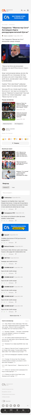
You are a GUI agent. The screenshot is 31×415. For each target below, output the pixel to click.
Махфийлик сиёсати (6, 391)
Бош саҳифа (5, 24)
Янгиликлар (12, 24)
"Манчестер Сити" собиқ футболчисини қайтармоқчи (22, 163)
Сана (13, 187)
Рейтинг (5, 187)
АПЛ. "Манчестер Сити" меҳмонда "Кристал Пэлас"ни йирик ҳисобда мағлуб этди (22, 154)
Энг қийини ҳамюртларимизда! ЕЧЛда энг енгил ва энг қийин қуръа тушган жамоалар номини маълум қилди (15, 339)
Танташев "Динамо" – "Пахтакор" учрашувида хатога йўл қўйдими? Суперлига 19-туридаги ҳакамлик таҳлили (15, 333)
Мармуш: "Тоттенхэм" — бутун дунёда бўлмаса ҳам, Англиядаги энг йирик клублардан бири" (22, 173)
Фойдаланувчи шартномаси (8, 394)
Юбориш (11, 209)
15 (5, 139)
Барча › (27, 320)
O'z (25, 10)
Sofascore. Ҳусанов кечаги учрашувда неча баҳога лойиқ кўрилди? (21, 114)
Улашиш (16, 143)
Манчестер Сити (7, 123)
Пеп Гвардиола (18, 123)
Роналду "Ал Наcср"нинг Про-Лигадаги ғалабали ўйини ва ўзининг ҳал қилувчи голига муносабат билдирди (14, 360)
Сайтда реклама (6, 396)
